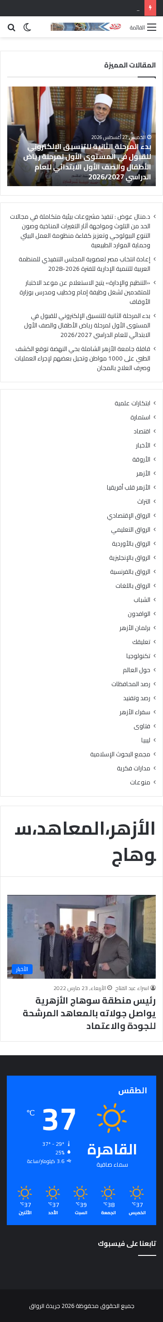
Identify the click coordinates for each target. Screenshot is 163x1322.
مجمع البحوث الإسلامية (120, 754)
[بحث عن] (11, 30)
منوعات (140, 782)
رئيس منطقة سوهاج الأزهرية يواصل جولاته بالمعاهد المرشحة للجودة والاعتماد (89, 1013)
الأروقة (141, 459)
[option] (81, 136)
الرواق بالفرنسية (130, 572)
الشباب (142, 600)
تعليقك (141, 642)
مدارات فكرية (133, 768)
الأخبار (143, 445)
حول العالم (136, 670)
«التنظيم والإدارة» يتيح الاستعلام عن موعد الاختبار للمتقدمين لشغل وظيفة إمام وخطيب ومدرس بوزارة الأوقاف (84, 292)
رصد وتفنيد (136, 698)
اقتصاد (142, 431)
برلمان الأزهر (135, 628)
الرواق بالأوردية (131, 543)
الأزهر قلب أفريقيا (128, 487)
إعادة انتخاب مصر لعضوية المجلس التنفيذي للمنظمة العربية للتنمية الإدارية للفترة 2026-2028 (84, 263)
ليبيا (145, 740)
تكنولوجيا (138, 656)
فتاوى (142, 726)
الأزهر (143, 473)
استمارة (140, 417)
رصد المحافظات (130, 684)
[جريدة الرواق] (87, 27)
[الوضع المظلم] (27, 30)
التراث (143, 501)
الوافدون (139, 614)
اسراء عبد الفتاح (132, 988)
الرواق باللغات (132, 586)
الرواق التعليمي (130, 529)
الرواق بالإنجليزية (129, 557)
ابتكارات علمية (132, 403)
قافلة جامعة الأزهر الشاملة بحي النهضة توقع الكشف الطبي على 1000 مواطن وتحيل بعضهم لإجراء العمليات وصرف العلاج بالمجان (82, 358)
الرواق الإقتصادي (128, 515)
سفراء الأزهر (135, 712)
